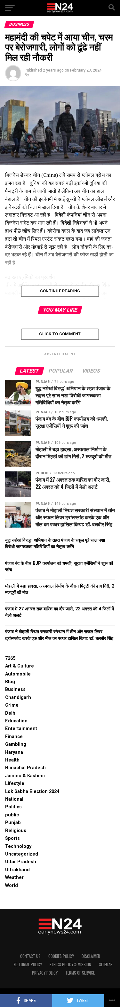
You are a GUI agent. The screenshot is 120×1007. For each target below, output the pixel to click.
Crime (12, 705)
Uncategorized (21, 854)
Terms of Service (80, 973)
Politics (13, 807)
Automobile (18, 674)
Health (12, 760)
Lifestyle (14, 783)
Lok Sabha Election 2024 (32, 791)
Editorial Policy (28, 964)
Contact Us (30, 956)
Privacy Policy (45, 973)
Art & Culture (19, 666)
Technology (18, 846)
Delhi (11, 713)
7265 (10, 658)
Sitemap (106, 964)
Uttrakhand (17, 870)
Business (15, 689)
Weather (14, 877)
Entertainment (21, 728)
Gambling (15, 744)
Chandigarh (18, 697)
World (11, 885)
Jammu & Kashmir (25, 776)
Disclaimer (91, 956)
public (12, 815)
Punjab (13, 822)
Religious (15, 830)
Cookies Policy (61, 956)
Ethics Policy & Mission (70, 964)
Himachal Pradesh (25, 767)
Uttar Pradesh (20, 862)
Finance (14, 736)
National (14, 799)
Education (16, 721)
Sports (12, 838)
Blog (10, 681)
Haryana (14, 752)
